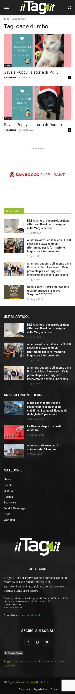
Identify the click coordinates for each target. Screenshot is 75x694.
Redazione (10, 77)
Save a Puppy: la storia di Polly (31, 72)
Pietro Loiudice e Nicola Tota (33, 682)
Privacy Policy (15, 653)
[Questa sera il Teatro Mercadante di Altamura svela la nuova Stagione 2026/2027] (14, 292)
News (7, 65)
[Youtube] (47, 642)
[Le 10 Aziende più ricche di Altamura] (14, 432)
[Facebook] (28, 642)
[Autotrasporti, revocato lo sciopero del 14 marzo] (14, 451)
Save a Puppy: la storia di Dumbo (33, 124)
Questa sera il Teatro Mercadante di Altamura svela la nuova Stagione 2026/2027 (48, 290)
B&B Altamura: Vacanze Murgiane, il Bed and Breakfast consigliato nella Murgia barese (48, 224)
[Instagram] (37, 642)
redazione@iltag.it (29, 615)
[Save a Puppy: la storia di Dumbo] (37, 103)
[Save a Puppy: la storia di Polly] (37, 50)
